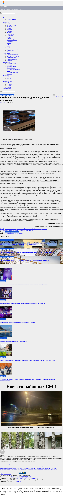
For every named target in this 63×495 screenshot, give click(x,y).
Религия (9, 43)
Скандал (9, 87)
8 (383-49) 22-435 (16, 477)
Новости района (11, 19)
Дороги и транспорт (12, 54)
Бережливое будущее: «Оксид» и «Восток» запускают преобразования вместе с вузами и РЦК (22, 303)
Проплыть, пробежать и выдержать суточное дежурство (13, 341)
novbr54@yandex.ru (32, 478)
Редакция (2, 102)
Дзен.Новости (7, 88)
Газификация (10, 233)
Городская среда (11, 63)
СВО (8, 44)
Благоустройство (11, 25)
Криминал (9, 84)
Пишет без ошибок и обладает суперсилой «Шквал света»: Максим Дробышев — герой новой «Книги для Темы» (27, 360)
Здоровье (9, 26)
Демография (10, 65)
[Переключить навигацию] (0, 12)
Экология (9, 60)
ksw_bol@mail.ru (21, 478)
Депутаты (9, 78)
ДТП (8, 82)
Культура (9, 31)
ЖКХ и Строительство (13, 56)
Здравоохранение (11, 66)
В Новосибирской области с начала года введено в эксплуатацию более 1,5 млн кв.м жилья (27, 252)
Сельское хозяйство (12, 59)
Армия (8, 23)
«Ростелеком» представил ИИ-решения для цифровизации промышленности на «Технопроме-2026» (24, 284)
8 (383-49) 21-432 (18, 481)
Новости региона (11, 20)
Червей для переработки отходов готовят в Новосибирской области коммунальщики (23, 229)
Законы (9, 79)
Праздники (10, 41)
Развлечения (10, 50)
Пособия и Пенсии (12, 40)
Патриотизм (10, 35)
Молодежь (9, 32)
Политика (6, 75)
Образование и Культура (13, 69)
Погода (9, 37)
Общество (6, 22)
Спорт (8, 47)
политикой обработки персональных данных (25, 489)
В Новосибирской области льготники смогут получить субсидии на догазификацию (24, 260)
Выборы (9, 77)
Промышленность (12, 57)
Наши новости (4, 6)
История (9, 28)
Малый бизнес (11, 68)
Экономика (6, 53)
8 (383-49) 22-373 (26, 477)
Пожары (9, 85)
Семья (8, 46)
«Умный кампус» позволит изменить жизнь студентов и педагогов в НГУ (17, 322)
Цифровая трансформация (14, 49)
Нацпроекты (6, 62)
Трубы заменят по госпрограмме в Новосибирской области (16, 230)
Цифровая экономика (13, 72)
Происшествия (7, 81)
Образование (10, 34)
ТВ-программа (11, 51)
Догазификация (19, 233)
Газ (5, 233)
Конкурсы (9, 29)
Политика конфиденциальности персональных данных (15, 464)
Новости (5, 18)
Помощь (9, 38)
